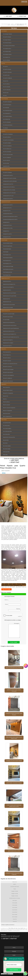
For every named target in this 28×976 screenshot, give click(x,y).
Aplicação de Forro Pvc (7, 207)
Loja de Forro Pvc (6, 166)
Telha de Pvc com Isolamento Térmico (10, 363)
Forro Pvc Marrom (6, 160)
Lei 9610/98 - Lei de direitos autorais (14, 930)
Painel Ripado (5, 251)
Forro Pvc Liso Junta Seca (8, 154)
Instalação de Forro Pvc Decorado (9, 192)
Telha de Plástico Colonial (7, 390)
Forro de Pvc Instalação (7, 172)
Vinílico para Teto (6, 451)
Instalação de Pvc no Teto (7, 228)
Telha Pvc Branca (6, 401)
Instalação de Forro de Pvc (8, 175)
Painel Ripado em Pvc (7, 263)
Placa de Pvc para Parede (8, 316)
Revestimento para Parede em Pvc (9, 334)
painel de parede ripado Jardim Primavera (14, 690)
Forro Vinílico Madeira (7, 428)
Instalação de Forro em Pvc (8, 184)
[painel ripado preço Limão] (14, 840)
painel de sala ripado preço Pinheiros (14, 667)
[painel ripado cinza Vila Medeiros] (14, 818)
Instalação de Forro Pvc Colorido (9, 189)
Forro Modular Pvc (6, 57)
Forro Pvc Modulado (7, 122)
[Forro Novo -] (14, 9)
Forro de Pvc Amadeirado (8, 134)
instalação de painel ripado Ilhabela (14, 760)
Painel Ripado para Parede (8, 266)
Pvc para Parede (6, 319)
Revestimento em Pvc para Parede (9, 295)
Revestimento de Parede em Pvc (9, 284)
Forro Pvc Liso (5, 92)
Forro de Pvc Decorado (7, 72)
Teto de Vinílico (6, 440)
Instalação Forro (6, 231)
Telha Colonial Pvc (6, 387)
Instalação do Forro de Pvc (8, 198)
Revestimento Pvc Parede (8, 307)
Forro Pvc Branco (6, 83)
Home (14, 947)
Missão (14, 955)
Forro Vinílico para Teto (7, 431)
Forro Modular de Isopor (7, 116)
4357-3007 (9, 16)
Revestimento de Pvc (7, 290)
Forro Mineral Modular (7, 42)
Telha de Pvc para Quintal (8, 372)
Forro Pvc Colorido (6, 86)
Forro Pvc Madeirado (7, 157)
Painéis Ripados (4, 240)
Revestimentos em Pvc (5, 310)
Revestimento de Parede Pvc (8, 287)
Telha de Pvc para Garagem (8, 369)
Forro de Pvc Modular (7, 36)
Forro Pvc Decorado (6, 89)
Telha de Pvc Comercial (7, 366)
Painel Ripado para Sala (7, 272)
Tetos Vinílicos (3, 419)
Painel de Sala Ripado (7, 248)
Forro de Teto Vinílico (7, 422)
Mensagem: (17, 623)
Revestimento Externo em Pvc (8, 331)
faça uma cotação (6, 589)
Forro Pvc (3, 63)
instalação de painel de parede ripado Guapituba (14, 873)
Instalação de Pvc (6, 222)
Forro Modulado (6, 107)
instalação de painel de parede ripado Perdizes (14, 714)
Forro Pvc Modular (6, 60)
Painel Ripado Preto (7, 275)
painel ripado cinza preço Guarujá (14, 782)
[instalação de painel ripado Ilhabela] (14, 750)
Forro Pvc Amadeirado (7, 145)
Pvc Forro (5, 95)
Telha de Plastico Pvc (7, 354)
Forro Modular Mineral (7, 54)
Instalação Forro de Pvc (7, 233)
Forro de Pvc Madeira (7, 142)
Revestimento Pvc (6, 298)
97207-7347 (22, 16)
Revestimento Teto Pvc (7, 345)
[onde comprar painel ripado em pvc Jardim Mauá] (14, 726)
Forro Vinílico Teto (6, 434)
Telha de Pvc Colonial (7, 360)
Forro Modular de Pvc (7, 48)
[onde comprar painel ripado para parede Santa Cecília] (14, 794)
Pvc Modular (5, 127)
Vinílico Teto (5, 454)
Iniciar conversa (14, 969)
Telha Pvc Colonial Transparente (9, 407)
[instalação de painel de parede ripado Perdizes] (14, 703)
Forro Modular (4, 30)
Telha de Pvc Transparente (8, 393)
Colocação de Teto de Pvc (7, 213)
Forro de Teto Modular (7, 104)
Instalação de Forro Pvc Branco (9, 186)
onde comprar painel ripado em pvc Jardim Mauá (14, 737)
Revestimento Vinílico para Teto (9, 437)
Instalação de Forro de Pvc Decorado (10, 181)
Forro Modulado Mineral (7, 110)
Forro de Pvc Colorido (7, 69)
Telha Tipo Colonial (6, 413)
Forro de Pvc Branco (7, 137)
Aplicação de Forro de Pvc (8, 204)
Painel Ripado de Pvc (7, 260)
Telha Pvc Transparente (7, 410)
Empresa (14, 951)
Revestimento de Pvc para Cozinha (9, 325)
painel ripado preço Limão (14, 850)
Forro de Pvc (5, 66)
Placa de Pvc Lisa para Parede (8, 313)
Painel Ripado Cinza (7, 254)
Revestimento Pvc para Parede (9, 304)
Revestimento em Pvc (5, 278)
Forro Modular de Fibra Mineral (9, 45)
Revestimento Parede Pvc (8, 339)
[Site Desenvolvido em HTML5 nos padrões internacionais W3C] (10, 973)
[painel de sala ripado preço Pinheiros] (14, 657)
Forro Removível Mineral (7, 125)
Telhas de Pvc (3, 384)
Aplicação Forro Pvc (7, 210)
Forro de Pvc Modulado (7, 101)
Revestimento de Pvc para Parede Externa (11, 328)
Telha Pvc (5, 398)
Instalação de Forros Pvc (5, 201)
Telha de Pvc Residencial (7, 378)
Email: (6, 604)
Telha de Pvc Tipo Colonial (8, 381)
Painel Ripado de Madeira (8, 257)
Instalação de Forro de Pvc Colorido (9, 178)
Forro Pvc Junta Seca (7, 151)
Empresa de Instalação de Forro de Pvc (10, 219)
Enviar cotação (13, 642)
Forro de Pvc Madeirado (7, 78)
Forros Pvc (3, 131)
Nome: (6, 599)
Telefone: (18, 608)
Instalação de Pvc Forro (7, 225)
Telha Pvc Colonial (6, 404)
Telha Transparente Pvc (7, 416)
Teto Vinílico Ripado (6, 448)
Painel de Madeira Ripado (8, 243)
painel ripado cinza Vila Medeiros (14, 828)
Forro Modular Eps (6, 119)
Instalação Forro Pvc (7, 236)
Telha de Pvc (3, 348)
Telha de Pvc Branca (7, 357)
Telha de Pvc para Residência (8, 375)
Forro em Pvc (5, 80)
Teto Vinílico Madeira (7, 445)
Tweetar (4, 473)
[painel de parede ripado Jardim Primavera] (14, 679)
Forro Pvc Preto (6, 163)
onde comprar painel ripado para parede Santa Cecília (14, 806)
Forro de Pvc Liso (6, 75)
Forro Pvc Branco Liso (7, 148)
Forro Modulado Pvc (7, 113)
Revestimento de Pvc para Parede (9, 292)
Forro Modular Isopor (7, 51)
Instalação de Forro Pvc (5, 169)
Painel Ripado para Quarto (8, 269)
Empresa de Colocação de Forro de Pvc (10, 216)
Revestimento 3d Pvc (7, 281)
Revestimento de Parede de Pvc (9, 322)
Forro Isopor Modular (7, 39)
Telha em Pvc (5, 396)
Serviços (14, 28)
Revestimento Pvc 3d (7, 301)
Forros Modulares (4, 98)
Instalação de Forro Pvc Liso (8, 195)
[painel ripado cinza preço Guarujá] (14, 772)
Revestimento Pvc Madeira (8, 342)
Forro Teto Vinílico (6, 425)
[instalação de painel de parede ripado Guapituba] (14, 862)
